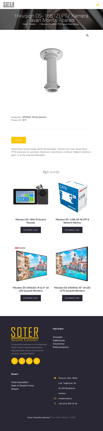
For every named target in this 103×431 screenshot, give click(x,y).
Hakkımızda (59, 340)
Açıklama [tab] (18, 140)
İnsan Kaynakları (19, 382)
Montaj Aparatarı (39, 117)
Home (25, 24)
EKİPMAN (27, 117)
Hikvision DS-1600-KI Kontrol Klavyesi (30, 221)
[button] (87, 35)
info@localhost (65, 398)
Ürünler (32, 24)
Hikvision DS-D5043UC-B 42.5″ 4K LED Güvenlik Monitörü (31, 289)
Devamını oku (30, 230)
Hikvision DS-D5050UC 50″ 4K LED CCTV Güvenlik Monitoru (72, 289)
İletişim (15, 389)
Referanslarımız (61, 347)
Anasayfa (57, 337)
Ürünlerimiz (59, 344)
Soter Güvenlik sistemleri (38, 417)
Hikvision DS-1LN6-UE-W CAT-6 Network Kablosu (72, 221)
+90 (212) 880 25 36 (67, 403)
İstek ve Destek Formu (22, 385)
